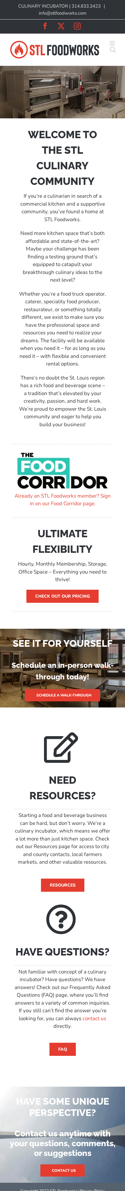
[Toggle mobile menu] (113, 43)
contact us (94, 1018)
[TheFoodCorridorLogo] (62, 452)
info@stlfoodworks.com (62, 13)
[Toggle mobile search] (113, 49)
